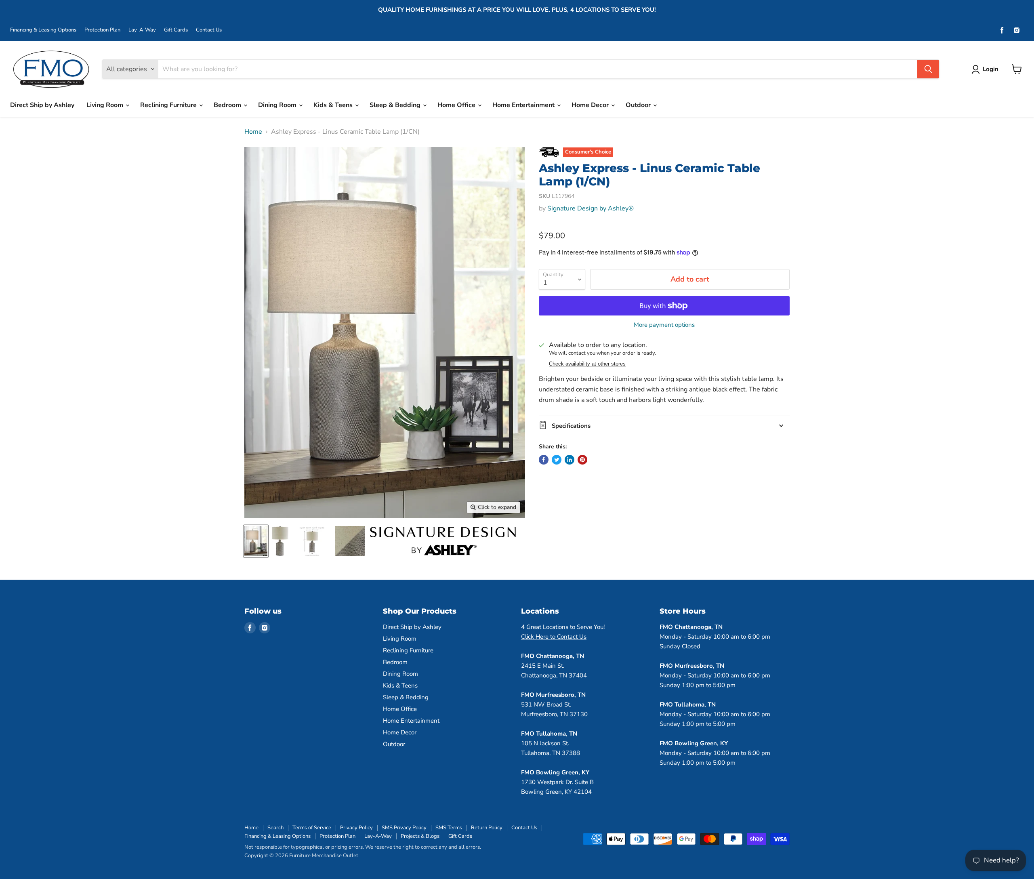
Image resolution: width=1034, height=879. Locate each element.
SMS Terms (448, 827)
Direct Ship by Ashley (42, 105)
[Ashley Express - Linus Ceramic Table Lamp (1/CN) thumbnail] (256, 541)
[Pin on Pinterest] (582, 460)
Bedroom (228, 105)
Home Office (457, 105)
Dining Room (278, 105)
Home (253, 131)
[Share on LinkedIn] (569, 460)
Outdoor (639, 105)
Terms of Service (311, 827)
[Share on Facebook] (544, 460)
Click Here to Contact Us (553, 637)
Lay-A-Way (142, 30)
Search (275, 827)
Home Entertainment (524, 105)
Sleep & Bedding (396, 105)
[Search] (928, 69)
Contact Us (209, 30)
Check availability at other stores (587, 364)
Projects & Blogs (420, 836)
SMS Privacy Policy (404, 827)
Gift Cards (176, 30)
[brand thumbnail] (442, 541)
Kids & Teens (333, 105)
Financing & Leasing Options (43, 30)
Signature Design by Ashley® (590, 208)
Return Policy (486, 827)
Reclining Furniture (169, 105)
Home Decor (591, 105)
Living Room (105, 105)
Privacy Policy (356, 827)
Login (990, 69)
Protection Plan (102, 30)
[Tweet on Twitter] (556, 460)
